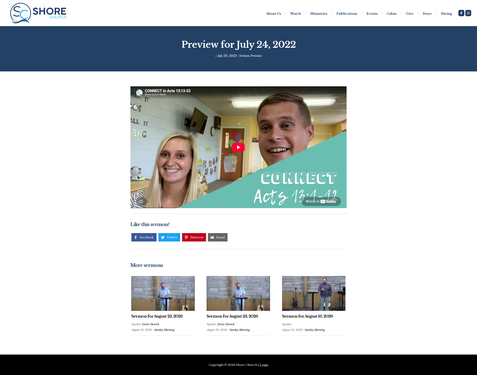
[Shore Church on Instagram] (468, 13)
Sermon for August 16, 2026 (307, 316)
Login (264, 365)
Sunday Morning (164, 330)
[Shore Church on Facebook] (461, 13)
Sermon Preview (250, 56)
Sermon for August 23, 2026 (157, 316)
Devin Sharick (150, 324)
